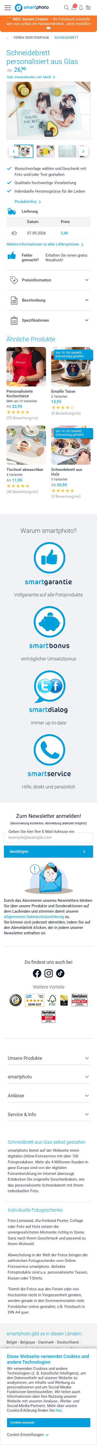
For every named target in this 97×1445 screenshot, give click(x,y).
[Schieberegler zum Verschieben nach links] (13, 151)
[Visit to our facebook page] (37, 973)
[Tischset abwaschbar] (26, 445)
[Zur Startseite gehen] (32, 8)
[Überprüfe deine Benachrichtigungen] (81, 7)
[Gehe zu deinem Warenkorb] (88, 7)
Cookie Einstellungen (25, 1434)
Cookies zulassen (22, 1422)
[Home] (7, 38)
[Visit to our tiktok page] (60, 973)
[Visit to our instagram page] (48, 973)
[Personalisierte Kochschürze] (26, 366)
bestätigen (19, 851)
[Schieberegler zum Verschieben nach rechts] (83, 151)
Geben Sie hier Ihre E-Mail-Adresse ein (41, 831)
